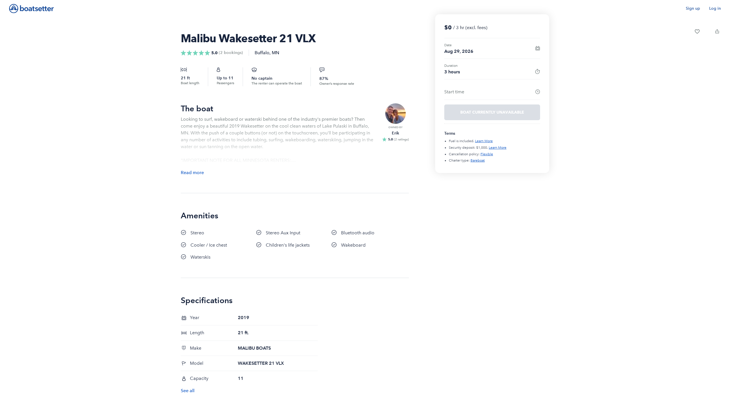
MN (275, 52)
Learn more (484, 141)
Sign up (693, 8)
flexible (486, 154)
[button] (697, 31)
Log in (715, 8)
